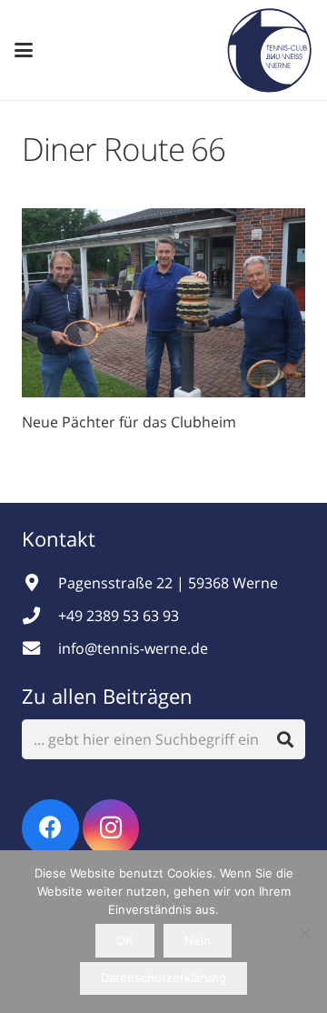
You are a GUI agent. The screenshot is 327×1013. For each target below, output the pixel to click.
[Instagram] (111, 828)
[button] (24, 50)
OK (124, 940)
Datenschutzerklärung (163, 977)
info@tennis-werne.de (133, 648)
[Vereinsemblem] (269, 50)
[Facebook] (50, 828)
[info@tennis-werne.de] (40, 648)
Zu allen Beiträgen (107, 695)
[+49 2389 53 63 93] (40, 615)
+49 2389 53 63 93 (118, 616)
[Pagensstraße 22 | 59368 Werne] (40, 582)
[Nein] (304, 932)
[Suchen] (284, 739)
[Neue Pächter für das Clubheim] (163, 302)
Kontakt (61, 538)
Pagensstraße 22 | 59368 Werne (168, 583)
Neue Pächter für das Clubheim (129, 422)
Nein (197, 940)
